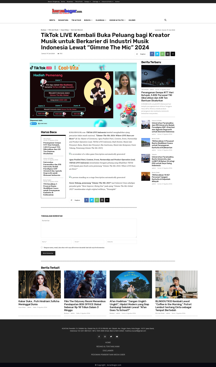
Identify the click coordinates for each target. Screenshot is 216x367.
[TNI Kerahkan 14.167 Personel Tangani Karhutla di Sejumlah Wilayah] (145, 176)
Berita (63, 1)
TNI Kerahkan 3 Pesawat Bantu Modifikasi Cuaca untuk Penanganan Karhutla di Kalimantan (51, 189)
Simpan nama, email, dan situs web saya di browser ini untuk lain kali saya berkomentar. (74, 247)
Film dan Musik (53, 30)
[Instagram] (105, 336)
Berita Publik (47, 180)
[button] (165, 20)
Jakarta (154, 154)
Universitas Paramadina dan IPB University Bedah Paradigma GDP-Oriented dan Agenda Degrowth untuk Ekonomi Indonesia (52, 168)
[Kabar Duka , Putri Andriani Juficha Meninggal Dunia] (39, 284)
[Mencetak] (167, 54)
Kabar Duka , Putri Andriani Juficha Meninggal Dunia (38, 303)
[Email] (173, 54)
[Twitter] (157, 54)
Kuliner (117, 1)
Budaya (87, 1)
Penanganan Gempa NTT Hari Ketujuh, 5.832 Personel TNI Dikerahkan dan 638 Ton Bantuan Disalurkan (52, 148)
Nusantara (70, 1)
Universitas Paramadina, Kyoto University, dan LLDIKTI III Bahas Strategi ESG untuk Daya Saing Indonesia (163, 161)
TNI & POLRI (78, 1)
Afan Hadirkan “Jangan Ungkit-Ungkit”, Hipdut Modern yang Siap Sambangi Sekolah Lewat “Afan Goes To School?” (129, 306)
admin (152, 89)
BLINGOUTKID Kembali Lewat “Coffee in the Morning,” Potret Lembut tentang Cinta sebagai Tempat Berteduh (173, 306)
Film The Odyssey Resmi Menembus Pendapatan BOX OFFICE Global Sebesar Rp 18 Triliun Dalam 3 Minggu (85, 306)
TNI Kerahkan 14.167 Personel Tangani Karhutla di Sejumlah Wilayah (161, 178)
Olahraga (95, 1)
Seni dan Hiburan (77, 30)
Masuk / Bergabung (53, 1)
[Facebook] (152, 54)
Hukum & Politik (107, 1)
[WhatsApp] (162, 54)
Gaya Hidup (65, 30)
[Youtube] (117, 336)
